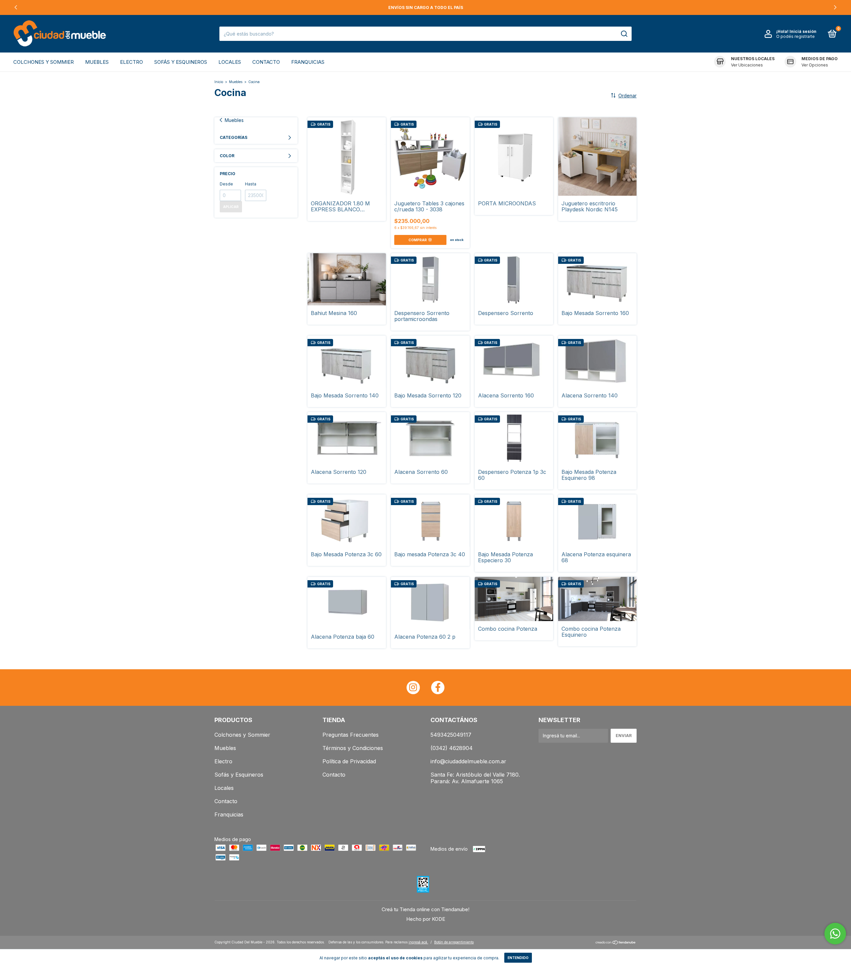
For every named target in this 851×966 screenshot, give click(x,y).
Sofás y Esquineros (180, 62)
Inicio (218, 82)
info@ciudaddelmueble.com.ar (468, 761)
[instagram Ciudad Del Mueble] (413, 687)
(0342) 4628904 (451, 748)
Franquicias (307, 62)
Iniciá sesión (803, 31)
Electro (131, 62)
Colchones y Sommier (43, 62)
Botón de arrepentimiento (454, 942)
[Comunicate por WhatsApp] (835, 933)
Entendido (518, 958)
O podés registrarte (795, 36)
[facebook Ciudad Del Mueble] (437, 687)
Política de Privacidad (349, 761)
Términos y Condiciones (352, 748)
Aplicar (231, 207)
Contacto (266, 62)
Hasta (250, 183)
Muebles (97, 62)
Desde (226, 183)
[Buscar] (623, 34)
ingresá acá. (418, 942)
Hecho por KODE (425, 919)
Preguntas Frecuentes (350, 734)
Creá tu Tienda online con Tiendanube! (425, 909)
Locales (229, 62)
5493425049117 (450, 734)
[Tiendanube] (616, 943)
